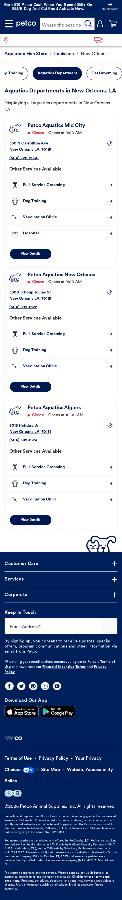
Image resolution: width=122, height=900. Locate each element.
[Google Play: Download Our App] (58, 711)
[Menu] (8, 24)
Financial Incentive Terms (64, 667)
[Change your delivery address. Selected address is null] (106, 40)
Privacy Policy (53, 758)
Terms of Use (18, 758)
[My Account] (100, 23)
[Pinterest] (33, 686)
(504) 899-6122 (23, 307)
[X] (21, 686)
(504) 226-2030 (24, 158)
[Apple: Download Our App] (22, 711)
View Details (31, 254)
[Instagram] (45, 686)
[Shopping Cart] (113, 23)
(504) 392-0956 (23, 440)
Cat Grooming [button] (104, 73)
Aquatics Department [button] (57, 73)
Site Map (50, 770)
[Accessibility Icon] (13, 793)
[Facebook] (9, 686)
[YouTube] (57, 686)
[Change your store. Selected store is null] (8, 40)
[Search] (88, 24)
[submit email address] (109, 626)
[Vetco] (13, 738)
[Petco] (26, 24)
